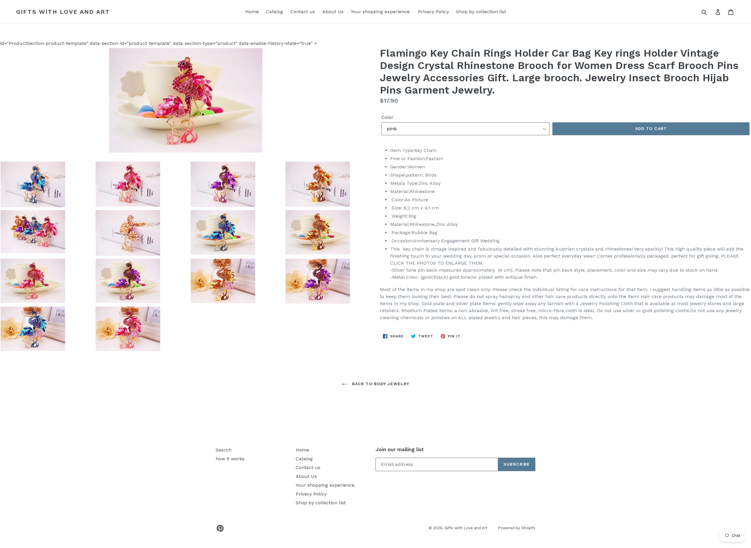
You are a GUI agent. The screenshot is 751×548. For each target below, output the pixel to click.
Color (387, 117)
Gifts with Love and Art (63, 11)
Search (223, 450)
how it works (230, 458)
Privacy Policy (433, 11)
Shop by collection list (481, 11)
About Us (333, 11)
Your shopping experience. (381, 11)
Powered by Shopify (516, 528)
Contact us (302, 11)
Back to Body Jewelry (380, 383)
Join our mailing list (400, 449)
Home (252, 11)
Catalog (274, 11)
